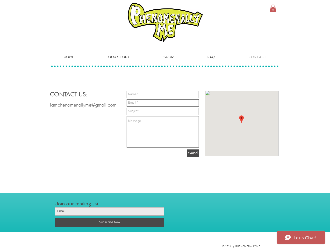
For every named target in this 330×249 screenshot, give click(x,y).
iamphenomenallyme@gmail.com (83, 104)
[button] (273, 8)
